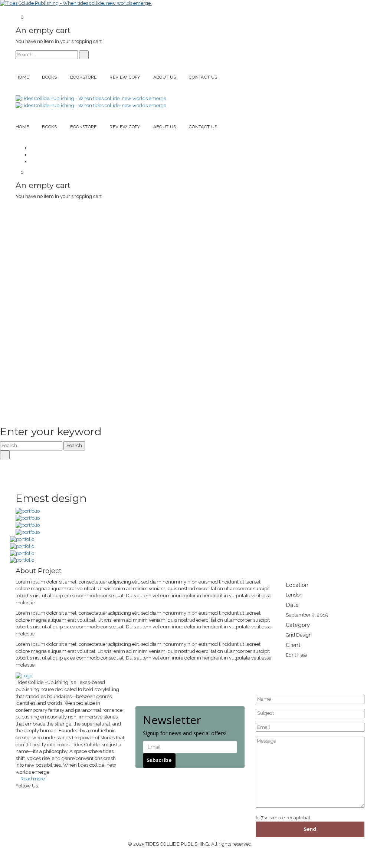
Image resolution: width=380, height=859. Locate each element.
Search (74, 445)
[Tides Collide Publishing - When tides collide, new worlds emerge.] (76, 3)
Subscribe (159, 760)
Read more (32, 779)
